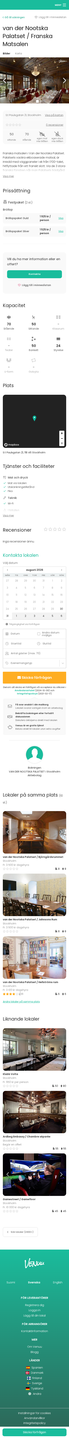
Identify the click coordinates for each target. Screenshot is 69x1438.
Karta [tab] (18, 53)
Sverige (36, 1383)
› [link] (61, 570)
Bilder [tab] (6, 53)
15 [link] (52, 595)
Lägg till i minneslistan (52, 17)
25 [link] (16, 609)
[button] (5, 80)
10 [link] (7, 595)
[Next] (58, 832)
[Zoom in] (61, 433)
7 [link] (43, 588)
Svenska (34, 1282)
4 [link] (16, 588)
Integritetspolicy (35, 1423)
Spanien (37, 1368)
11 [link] (16, 595)
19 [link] (25, 602)
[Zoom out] (61, 438)
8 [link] (52, 588)
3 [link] (7, 588)
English (57, 1282)
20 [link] (34, 602)
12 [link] (25, 595)
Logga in (35, 1310)
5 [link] (25, 588)
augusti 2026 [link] (34, 570)
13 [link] (34, 595)
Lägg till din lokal (35, 1316)
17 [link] (7, 602)
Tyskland (36, 1388)
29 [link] (25, 580)
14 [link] (43, 595)
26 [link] (25, 609)
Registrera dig (34, 1305)
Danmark (36, 1373)
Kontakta (35, 274)
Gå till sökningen (14, 17)
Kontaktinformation (34, 1331)
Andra (36, 1394)
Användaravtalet (25, 690)
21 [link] (43, 602)
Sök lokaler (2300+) (21, 1232)
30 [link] (34, 580)
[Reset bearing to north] (61, 443)
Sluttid (47, 643)
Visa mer (8, 176)
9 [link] (61, 588)
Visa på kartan (54, 115)
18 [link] (16, 602)
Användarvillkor (34, 1418)
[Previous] (11, 832)
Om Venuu (34, 1347)
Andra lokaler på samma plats (21, 1001)
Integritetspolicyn (27, 693)
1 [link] (52, 580)
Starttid (16, 643)
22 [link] (52, 602)
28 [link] (16, 580)
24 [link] (7, 609)
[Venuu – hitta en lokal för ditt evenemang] (9, 4)
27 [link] (7, 580)
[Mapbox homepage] (11, 445)
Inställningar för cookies (34, 1413)
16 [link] (61, 595)
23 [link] (61, 602)
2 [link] (61, 580)
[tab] (34, 218)
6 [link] (34, 588)
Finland (36, 1378)
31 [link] (43, 580)
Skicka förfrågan (37, 677)
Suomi (11, 1282)
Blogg (35, 1352)
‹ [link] (7, 570)
